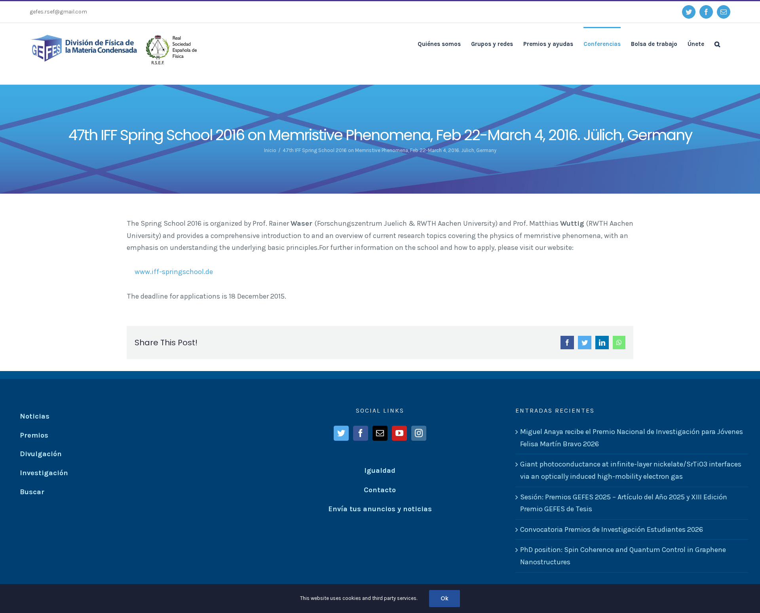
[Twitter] (341, 433)
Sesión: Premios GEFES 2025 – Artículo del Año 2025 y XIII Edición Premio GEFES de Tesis (623, 503)
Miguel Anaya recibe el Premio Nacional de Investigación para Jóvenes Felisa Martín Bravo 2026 (631, 437)
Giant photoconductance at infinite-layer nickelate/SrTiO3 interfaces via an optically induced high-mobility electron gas (630, 470)
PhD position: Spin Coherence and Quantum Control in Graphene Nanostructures (623, 555)
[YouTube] (399, 433)
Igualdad (379, 470)
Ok (444, 598)
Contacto (380, 489)
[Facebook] (360, 433)
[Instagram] (418, 433)
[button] (717, 43)
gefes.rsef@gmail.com (58, 11)
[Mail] (380, 433)
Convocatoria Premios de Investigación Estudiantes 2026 (611, 529)
